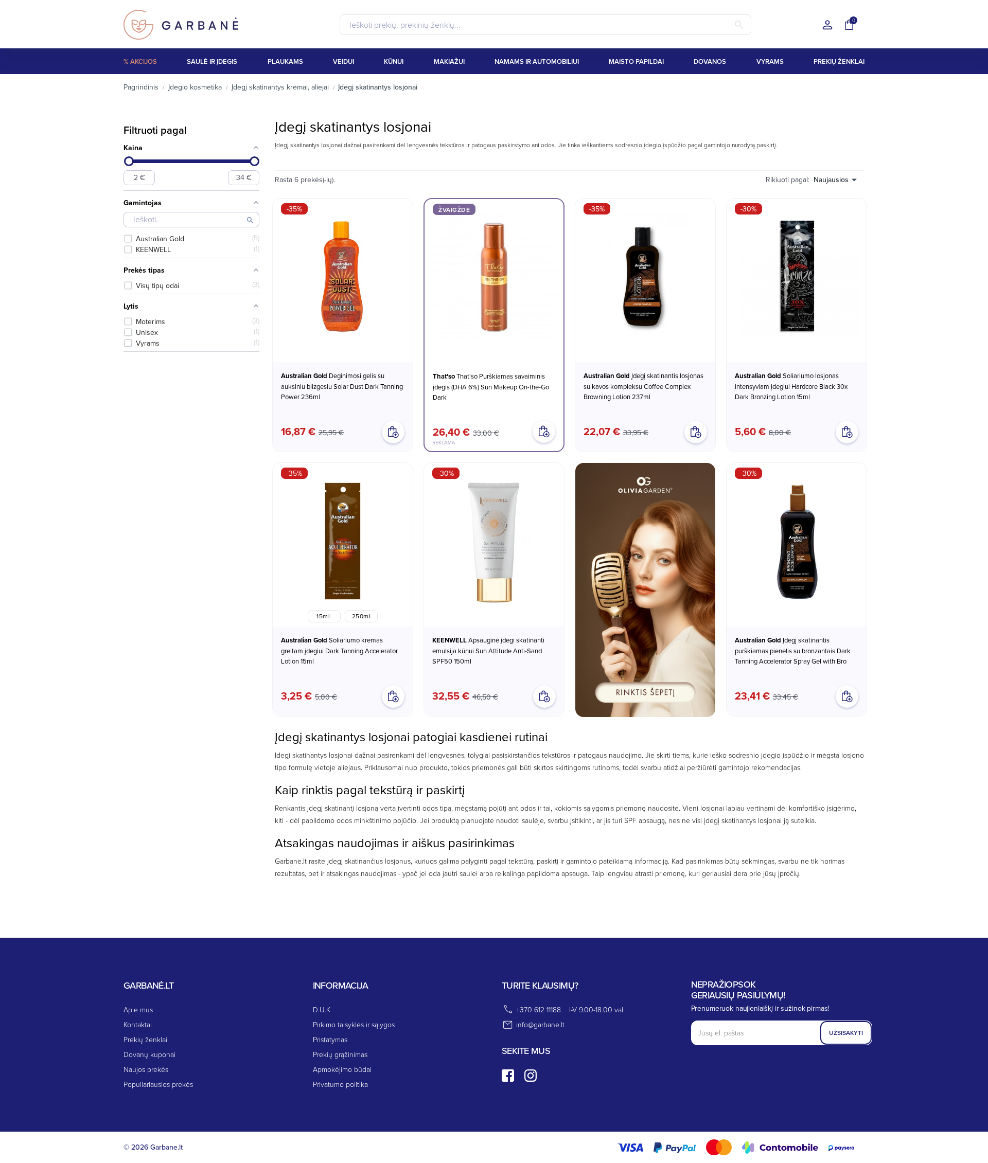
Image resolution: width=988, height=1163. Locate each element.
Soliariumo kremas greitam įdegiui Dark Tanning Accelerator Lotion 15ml (339, 650)
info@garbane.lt (540, 1024)
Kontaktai (137, 1024)
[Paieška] (739, 24)
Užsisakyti (846, 1032)
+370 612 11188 (538, 1009)
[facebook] (508, 1075)
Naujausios (831, 180)
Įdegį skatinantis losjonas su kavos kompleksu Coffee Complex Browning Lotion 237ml (643, 386)
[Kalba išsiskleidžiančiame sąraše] (827, 25)
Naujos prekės (145, 1069)
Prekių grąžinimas (340, 1054)
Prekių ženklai (145, 1039)
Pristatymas (330, 1039)
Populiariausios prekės (158, 1084)
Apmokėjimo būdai (342, 1069)
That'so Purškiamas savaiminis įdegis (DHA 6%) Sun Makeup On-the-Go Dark (491, 386)
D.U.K (321, 1009)
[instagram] (530, 1075)
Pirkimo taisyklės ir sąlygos (354, 1024)
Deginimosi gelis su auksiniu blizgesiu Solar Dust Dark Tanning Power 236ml (342, 386)
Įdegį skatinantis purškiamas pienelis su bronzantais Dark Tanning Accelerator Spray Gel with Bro (793, 650)
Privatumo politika (340, 1084)
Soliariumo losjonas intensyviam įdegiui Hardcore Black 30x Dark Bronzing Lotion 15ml (791, 386)
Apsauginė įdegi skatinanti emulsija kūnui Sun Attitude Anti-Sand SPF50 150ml (488, 650)
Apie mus (138, 1009)
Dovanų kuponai (149, 1054)
